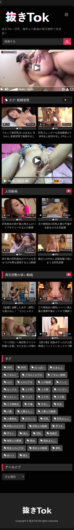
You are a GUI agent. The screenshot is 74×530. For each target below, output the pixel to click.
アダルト (12, 374)
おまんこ (57, 367)
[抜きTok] (30, 17)
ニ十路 (44, 389)
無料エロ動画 (14, 440)
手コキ (59, 426)
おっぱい (39, 367)
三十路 (60, 396)
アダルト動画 (58, 374)
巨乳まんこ (63, 418)
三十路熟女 (13, 404)
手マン (10, 433)
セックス (12, 389)
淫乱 (38, 433)
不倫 (30, 404)
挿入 (25, 433)
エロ (9, 382)
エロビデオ (26, 382)
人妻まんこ (26, 411)
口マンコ (30, 418)
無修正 (53, 433)
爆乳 (58, 448)
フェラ (29, 396)
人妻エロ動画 (48, 411)
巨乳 (46, 418)
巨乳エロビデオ (15, 426)
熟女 (32, 440)
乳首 (59, 404)
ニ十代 (29, 389)
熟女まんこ (50, 440)
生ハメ (10, 455)
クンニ (63, 382)
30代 (23, 367)
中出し (44, 404)
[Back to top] (63, 520)
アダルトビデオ (33, 374)
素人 (25, 455)
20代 (9, 367)
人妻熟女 (12, 418)
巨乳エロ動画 (40, 426)
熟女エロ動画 (40, 448)
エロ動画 (46, 382)
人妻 (9, 411)
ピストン (12, 396)
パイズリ (62, 389)
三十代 (44, 396)
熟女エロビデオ (15, 448)
